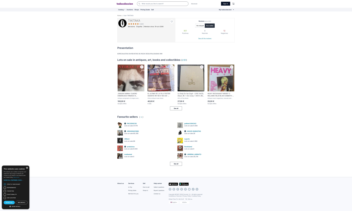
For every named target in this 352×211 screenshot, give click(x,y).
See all (176, 108)
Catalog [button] (121, 10)
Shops (136, 10)
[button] (15, 180)
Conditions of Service (175, 196)
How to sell (146, 187)
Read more (16, 177)
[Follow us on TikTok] (193, 189)
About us (120, 183)
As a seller (209, 26)
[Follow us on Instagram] (170, 189)
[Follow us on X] (181, 189)
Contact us (157, 193)
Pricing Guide (145, 10)
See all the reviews (204, 38)
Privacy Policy (187, 196)
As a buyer (200, 26)
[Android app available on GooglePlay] (184, 184)
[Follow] (141, 67)
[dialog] (15, 187)
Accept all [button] (9, 202)
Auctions (130, 10)
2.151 (184, 60)
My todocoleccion (225, 10)
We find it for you (133, 193)
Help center (158, 183)
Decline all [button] (21, 202)
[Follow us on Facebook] (177, 189)
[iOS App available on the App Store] (173, 184)
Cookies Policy (196, 196)
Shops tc (145, 190)
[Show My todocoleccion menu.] (233, 9)
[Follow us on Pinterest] (185, 189)
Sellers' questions (159, 187)
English (174, 202)
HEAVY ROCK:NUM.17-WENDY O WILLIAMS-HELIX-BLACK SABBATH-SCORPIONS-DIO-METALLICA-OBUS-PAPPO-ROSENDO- (220, 95)
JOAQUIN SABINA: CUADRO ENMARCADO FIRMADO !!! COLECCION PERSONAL (127, 95)
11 (141, 117)
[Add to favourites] (172, 21)
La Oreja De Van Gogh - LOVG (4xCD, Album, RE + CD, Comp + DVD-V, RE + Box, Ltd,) (191, 95)
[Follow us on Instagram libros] (174, 189)
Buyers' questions (159, 190)
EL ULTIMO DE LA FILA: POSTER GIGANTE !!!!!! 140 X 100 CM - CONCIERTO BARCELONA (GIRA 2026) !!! (159, 95)
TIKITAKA (134, 20)
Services (131, 183)
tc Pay (130, 187)
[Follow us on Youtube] (189, 189)
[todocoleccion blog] (197, 189)
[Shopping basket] (233, 3)
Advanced (194, 3)
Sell (152, 10)
